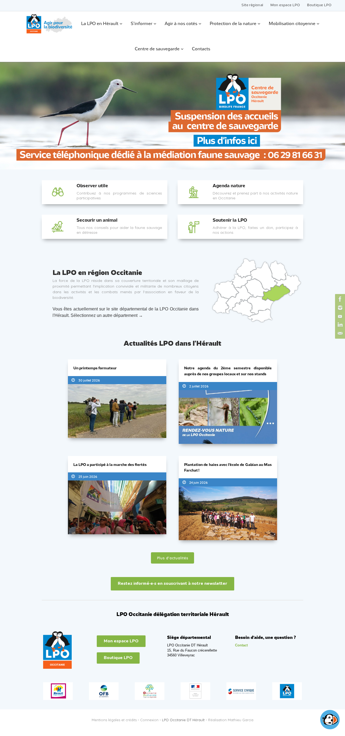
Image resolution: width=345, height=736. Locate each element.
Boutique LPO (319, 5)
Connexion (149, 720)
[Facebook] (339, 299)
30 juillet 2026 (89, 380)
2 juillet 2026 (198, 386)
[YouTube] (339, 316)
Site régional (252, 5)
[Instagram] (339, 308)
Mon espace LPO (285, 5)
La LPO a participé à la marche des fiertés (110, 465)
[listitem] (242, 281)
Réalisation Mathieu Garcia (230, 720)
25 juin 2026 (87, 477)
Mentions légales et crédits (114, 720)
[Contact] (339, 333)
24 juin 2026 (198, 482)
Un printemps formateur (95, 368)
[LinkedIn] (339, 325)
